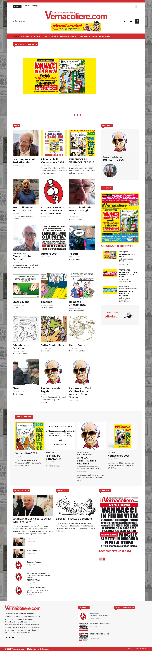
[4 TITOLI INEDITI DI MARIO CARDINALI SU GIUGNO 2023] (54, 192)
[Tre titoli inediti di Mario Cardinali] (26, 192)
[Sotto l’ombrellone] (54, 329)
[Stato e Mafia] (26, 286)
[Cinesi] (26, 372)
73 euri (73, 253)
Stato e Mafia (21, 302)
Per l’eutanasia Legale (50, 390)
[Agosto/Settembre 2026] (120, 218)
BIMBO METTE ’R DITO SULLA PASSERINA (126, 293)
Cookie (136, 649)
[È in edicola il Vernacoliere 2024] (54, 143)
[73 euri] (82, 238)
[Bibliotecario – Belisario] (26, 329)
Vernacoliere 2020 (119, 455)
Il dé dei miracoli (33, 550)
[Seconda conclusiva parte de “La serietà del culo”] (33, 505)
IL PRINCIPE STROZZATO (53, 457)
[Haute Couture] (82, 329)
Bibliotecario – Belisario (22, 346)
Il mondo (46, 302)
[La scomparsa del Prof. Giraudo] (26, 143)
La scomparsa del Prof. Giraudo (24, 161)
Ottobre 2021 (49, 253)
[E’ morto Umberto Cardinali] (26, 238)
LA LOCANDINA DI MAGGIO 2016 (99, 635)
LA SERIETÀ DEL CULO (35, 539)
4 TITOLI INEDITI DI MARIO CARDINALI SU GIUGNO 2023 (52, 210)
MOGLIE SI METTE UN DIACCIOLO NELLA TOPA (128, 274)
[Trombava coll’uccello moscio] (83, 616)
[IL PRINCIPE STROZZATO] (60, 436)
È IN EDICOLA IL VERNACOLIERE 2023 (81, 161)
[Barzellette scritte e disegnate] (76, 505)
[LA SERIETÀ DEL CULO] (19, 542)
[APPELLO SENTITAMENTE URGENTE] (91, 436)
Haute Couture (78, 345)
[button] (137, 21)
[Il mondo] (54, 286)
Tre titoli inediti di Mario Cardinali (24, 209)
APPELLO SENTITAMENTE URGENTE (86, 460)
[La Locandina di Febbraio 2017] (83, 627)
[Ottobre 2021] (54, 238)
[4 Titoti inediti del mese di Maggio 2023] (82, 192)
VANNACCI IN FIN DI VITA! (127, 255)
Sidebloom (44, 649)
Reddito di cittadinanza (77, 303)
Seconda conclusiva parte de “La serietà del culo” (32, 520)
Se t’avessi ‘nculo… (34, 562)
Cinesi (16, 388)
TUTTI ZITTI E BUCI (114, 159)
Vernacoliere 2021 (26, 453)
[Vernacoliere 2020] (122, 436)
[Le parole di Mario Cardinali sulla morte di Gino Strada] (82, 372)
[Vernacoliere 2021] (29, 436)
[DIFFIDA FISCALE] (19, 576)
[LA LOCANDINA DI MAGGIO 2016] (83, 637)
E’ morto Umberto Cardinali (24, 258)
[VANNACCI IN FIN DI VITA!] (110, 255)
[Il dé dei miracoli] (19, 553)
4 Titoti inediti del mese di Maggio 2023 (80, 210)
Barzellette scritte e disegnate (74, 518)
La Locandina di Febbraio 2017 (100, 624)
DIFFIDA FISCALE (33, 580)
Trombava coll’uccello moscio (100, 616)
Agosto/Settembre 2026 (117, 246)
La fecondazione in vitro (36, 587)
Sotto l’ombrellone (53, 345)
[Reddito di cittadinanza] (82, 286)
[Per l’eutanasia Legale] (54, 372)
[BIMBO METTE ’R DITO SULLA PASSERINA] (110, 290)
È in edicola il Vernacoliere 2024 (52, 161)
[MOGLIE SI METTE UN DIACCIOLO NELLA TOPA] (110, 273)
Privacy (129, 649)
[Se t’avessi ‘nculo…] (19, 565)
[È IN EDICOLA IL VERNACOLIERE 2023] (82, 143)
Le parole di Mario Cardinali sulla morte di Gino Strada (80, 393)
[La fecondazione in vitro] (19, 590)
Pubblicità (143, 649)
